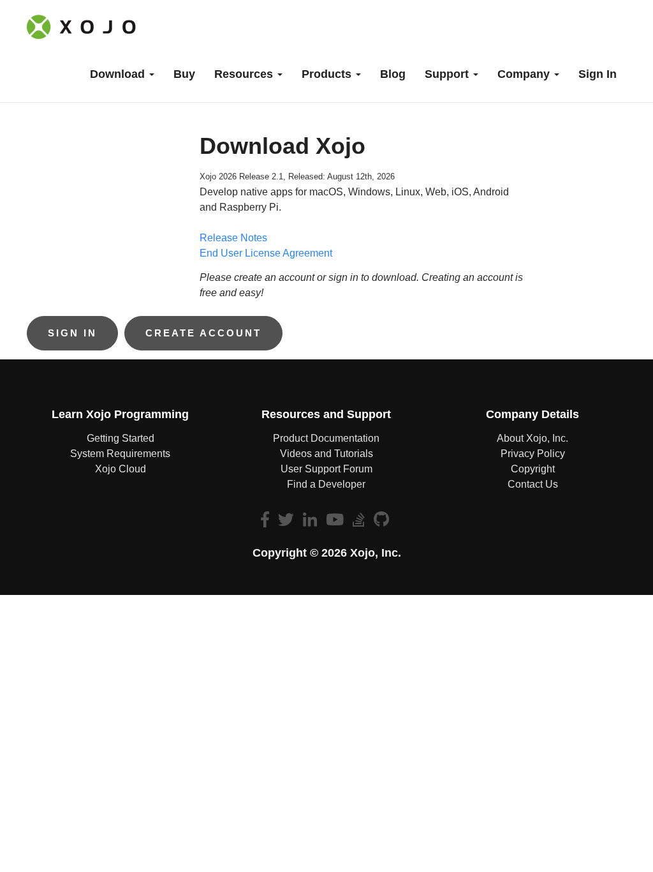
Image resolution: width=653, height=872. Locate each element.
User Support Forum (326, 468)
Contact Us (533, 484)
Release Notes (233, 237)
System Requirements (120, 453)
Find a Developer (326, 484)
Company (525, 74)
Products (328, 74)
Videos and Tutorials (326, 453)
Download (119, 74)
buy (184, 74)
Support (448, 74)
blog (393, 74)
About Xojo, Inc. (532, 438)
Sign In (597, 74)
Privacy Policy (533, 453)
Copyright (533, 468)
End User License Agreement (266, 253)
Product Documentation (326, 438)
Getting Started (120, 438)
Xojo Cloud (120, 468)
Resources (245, 74)
